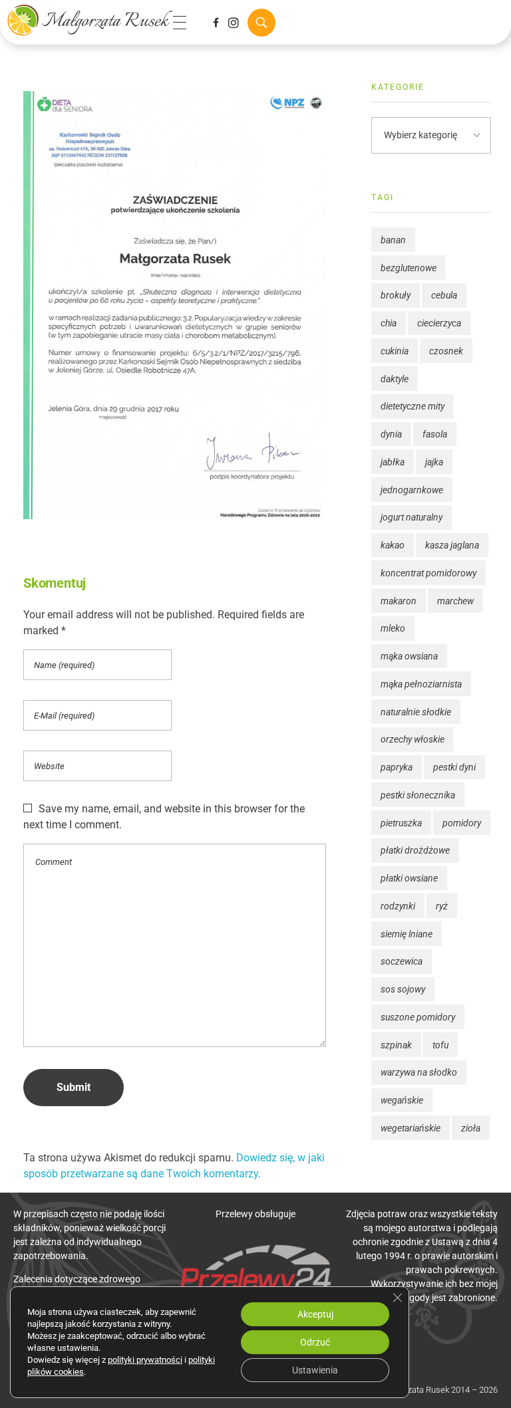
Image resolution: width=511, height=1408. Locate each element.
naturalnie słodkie (416, 712)
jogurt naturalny (411, 517)
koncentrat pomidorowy (428, 573)
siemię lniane (406, 934)
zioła (470, 1128)
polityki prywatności (145, 1360)
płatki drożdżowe (415, 850)
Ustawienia (315, 1370)
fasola (435, 434)
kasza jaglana (452, 545)
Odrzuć (315, 1342)
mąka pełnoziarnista (421, 684)
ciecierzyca (439, 323)
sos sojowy (403, 989)
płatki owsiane (409, 878)
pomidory (461, 823)
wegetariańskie (410, 1128)
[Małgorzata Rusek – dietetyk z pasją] (90, 20)
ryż (442, 906)
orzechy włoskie (412, 739)
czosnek (446, 351)
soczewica (402, 961)
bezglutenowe (408, 268)
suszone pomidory (418, 1017)
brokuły (396, 295)
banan (393, 240)
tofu (440, 1045)
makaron (399, 601)
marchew (455, 601)
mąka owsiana (409, 656)
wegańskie (402, 1100)
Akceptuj (315, 1314)
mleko (393, 628)
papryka (397, 767)
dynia (391, 434)
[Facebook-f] (215, 22)
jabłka (393, 462)
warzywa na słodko (419, 1072)
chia (389, 323)
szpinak (396, 1045)
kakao (393, 545)
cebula (444, 295)
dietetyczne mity (412, 406)
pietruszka (401, 823)
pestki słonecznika (418, 795)
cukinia (395, 351)
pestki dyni (454, 767)
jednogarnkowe (412, 490)
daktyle (395, 379)
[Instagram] (234, 23)
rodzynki (398, 906)
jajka (434, 462)
